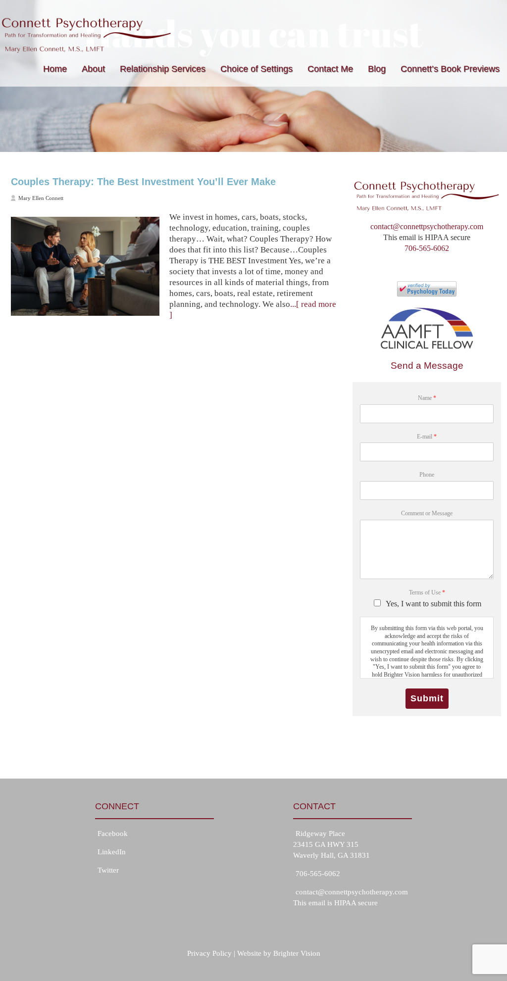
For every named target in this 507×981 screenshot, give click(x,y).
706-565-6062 (427, 248)
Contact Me (330, 69)
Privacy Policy (209, 953)
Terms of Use (427, 592)
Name (427, 397)
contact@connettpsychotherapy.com (426, 226)
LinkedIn (112, 852)
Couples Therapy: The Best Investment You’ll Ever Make (143, 181)
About (93, 69)
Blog (377, 69)
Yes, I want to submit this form (433, 603)
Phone (426, 474)
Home (55, 69)
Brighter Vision (296, 953)
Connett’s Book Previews (450, 69)
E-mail (427, 436)
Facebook (113, 833)
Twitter (108, 870)
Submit (427, 698)
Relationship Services (162, 69)
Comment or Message (427, 513)
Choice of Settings (256, 69)
